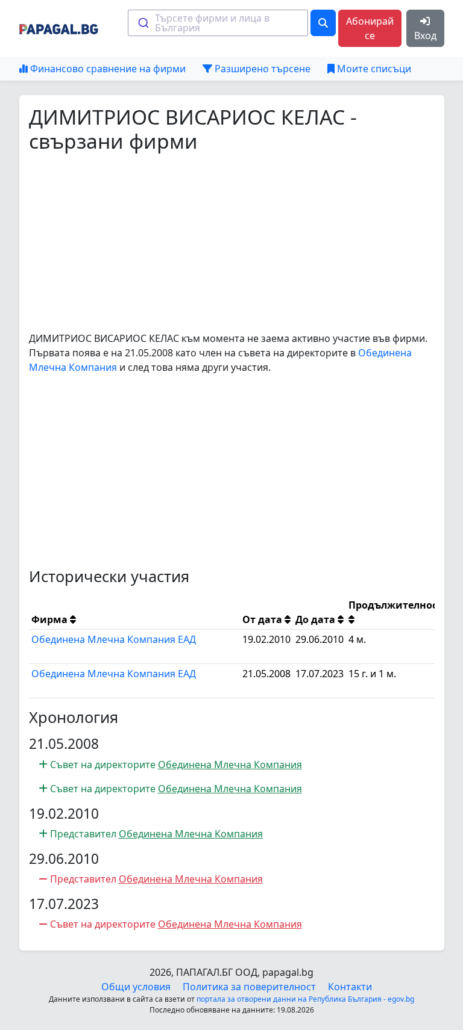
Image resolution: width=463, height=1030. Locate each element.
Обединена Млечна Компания (230, 764)
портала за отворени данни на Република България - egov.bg (305, 999)
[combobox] (218, 23)
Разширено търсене (261, 68)
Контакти (350, 986)
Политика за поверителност (249, 986)
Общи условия (136, 986)
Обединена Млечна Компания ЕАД (113, 639)
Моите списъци (373, 68)
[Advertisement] (232, 242)
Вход (425, 35)
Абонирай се (370, 28)
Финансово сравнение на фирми (107, 68)
